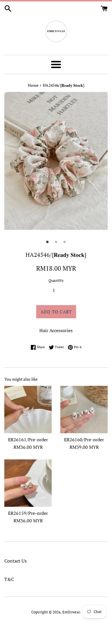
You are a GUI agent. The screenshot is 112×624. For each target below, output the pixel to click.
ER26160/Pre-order (84, 439)
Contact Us (15, 561)
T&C (9, 579)
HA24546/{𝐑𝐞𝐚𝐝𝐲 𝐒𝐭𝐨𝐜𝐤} (63, 85)
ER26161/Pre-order (28, 439)
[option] (56, 161)
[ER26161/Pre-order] (28, 409)
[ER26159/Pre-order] (28, 483)
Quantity (56, 280)
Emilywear (71, 612)
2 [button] (56, 242)
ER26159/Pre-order (28, 513)
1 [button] (47, 242)
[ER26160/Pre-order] (84, 409)
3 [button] (64, 242)
